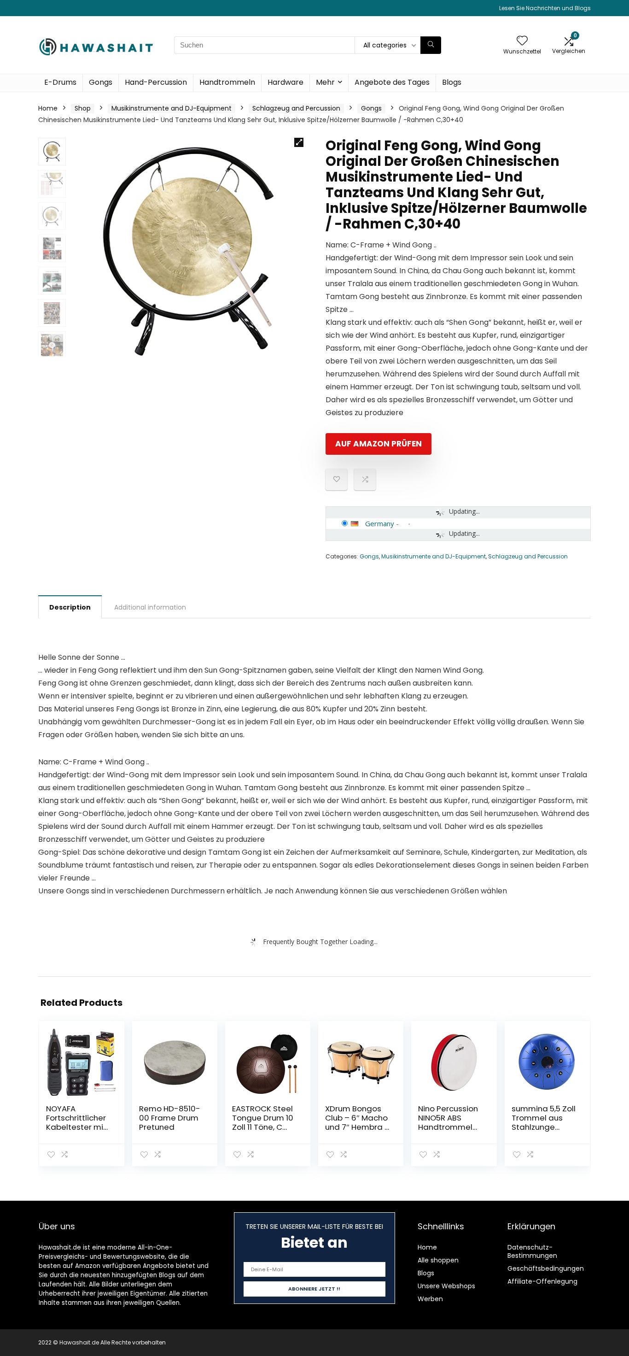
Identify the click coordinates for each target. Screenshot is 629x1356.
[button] (298, 142)
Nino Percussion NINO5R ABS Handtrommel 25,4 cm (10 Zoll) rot (448, 1127)
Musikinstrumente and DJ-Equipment (171, 108)
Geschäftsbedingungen (545, 1268)
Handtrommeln (227, 82)
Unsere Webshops (446, 1286)
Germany (379, 523)
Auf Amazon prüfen (378, 443)
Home (48, 108)
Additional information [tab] (150, 607)
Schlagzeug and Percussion (296, 108)
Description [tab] (70, 607)
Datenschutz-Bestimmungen (532, 1251)
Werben (430, 1298)
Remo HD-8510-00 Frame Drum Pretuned (169, 1118)
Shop (83, 108)
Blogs (451, 82)
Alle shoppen (438, 1260)
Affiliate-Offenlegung (542, 1281)
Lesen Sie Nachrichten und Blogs (545, 8)
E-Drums (60, 82)
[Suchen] (430, 45)
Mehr (325, 82)
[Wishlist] (522, 41)
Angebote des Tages (392, 82)
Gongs (100, 82)
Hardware (285, 82)
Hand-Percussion (156, 82)
